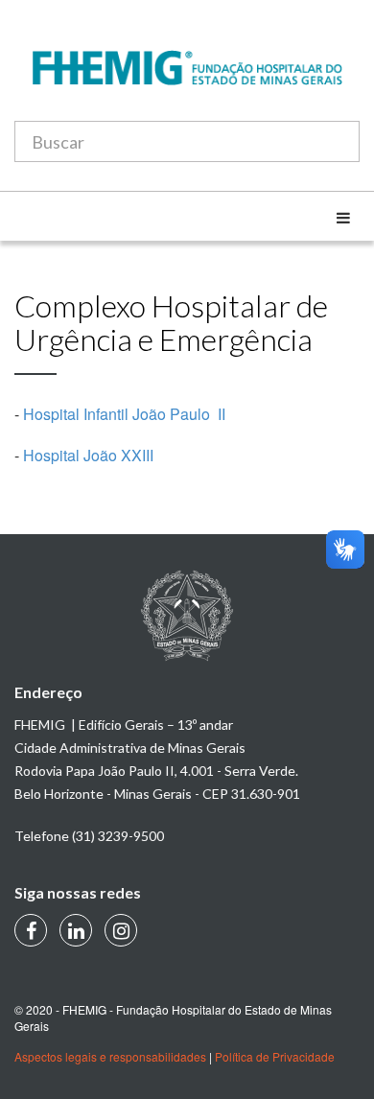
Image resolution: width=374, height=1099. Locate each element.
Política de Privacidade (275, 1056)
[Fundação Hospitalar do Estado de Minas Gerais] (187, 77)
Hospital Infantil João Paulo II (124, 414)
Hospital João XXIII (88, 455)
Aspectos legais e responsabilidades (110, 1056)
